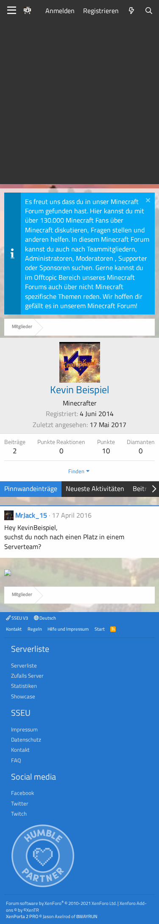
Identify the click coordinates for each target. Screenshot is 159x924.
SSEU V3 (19, 617)
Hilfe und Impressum (68, 628)
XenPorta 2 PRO (22, 916)
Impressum (24, 729)
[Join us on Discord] (7, 573)
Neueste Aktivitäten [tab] (95, 488)
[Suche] (148, 11)
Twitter (19, 803)
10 (106, 450)
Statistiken (24, 685)
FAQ (16, 760)
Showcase (23, 696)
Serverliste (24, 665)
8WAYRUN (86, 916)
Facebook (22, 793)
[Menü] (12, 10)
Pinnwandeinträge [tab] (30, 488)
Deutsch (47, 617)
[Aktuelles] (131, 11)
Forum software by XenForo (61, 903)
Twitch (19, 813)
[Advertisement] (79, 104)
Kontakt (14, 628)
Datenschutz (26, 739)
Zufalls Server (27, 675)
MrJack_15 (31, 515)
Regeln (35, 628)
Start (100, 628)
